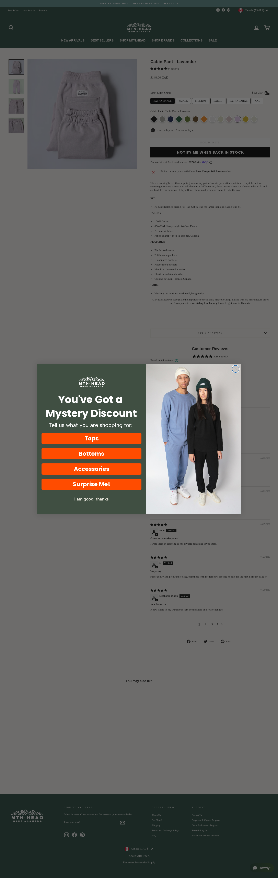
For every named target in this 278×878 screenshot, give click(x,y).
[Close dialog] (235, 368)
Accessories (91, 469)
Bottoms (91, 454)
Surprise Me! (91, 484)
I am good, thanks (91, 499)
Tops (91, 438)
